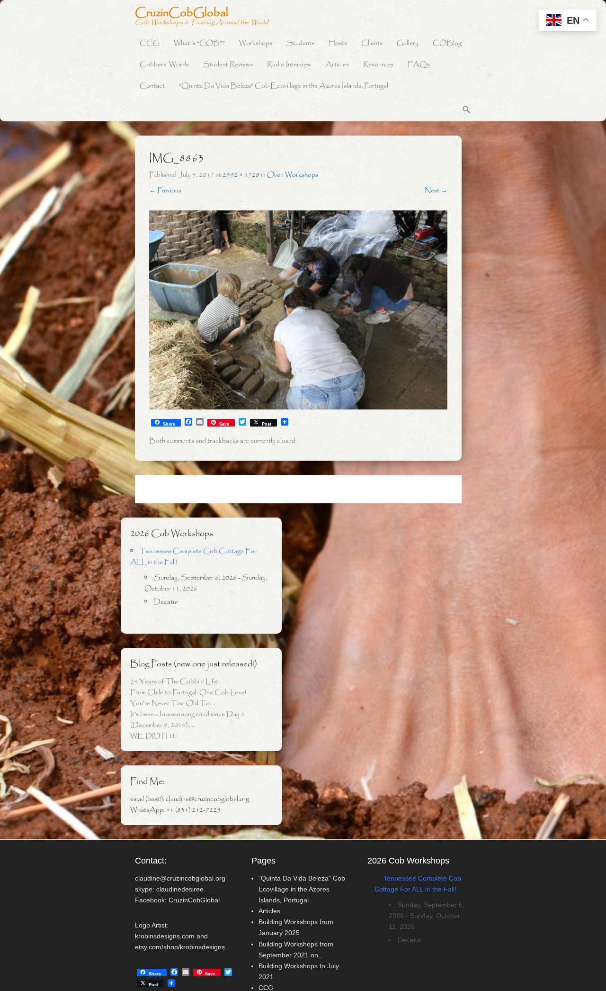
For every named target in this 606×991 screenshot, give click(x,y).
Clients (372, 43)
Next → (436, 190)
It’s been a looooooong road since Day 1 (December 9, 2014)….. (187, 719)
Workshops (255, 43)
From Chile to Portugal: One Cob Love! (188, 692)
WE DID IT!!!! (153, 736)
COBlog (447, 43)
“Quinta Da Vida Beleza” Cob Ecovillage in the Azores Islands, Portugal (283, 86)
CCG (150, 43)
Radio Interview (289, 65)
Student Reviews (228, 65)
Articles (337, 65)
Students (300, 43)
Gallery (408, 43)
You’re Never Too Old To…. (172, 703)
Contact (152, 86)
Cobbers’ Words (164, 65)
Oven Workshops (292, 175)
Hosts (338, 43)
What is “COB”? (199, 43)
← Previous (165, 190)
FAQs (419, 65)
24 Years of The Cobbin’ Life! (174, 681)
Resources (378, 65)
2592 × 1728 (241, 175)
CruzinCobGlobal (181, 13)
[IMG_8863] (298, 309)
